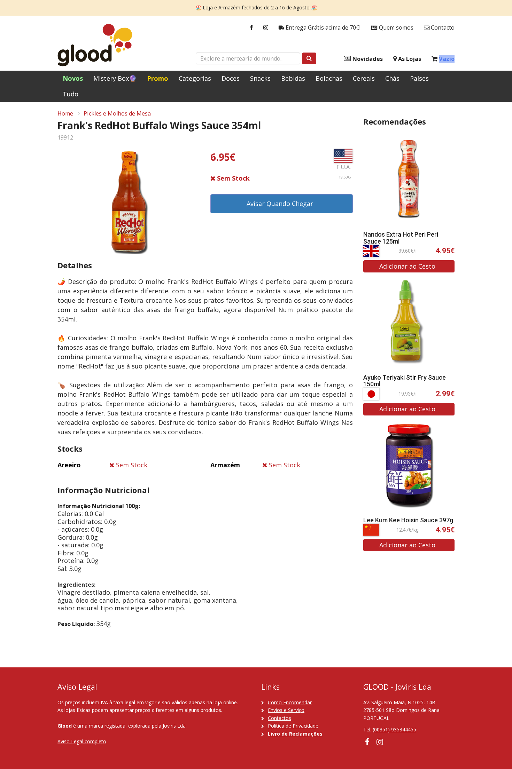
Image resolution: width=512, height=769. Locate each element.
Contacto (442, 27)
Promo (157, 78)
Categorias (195, 78)
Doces (231, 78)
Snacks (260, 78)
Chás (392, 78)
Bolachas (329, 78)
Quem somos (395, 27)
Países (419, 78)
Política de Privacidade (293, 725)
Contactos (279, 718)
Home (65, 113)
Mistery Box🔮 (115, 78)
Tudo (70, 94)
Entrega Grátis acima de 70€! (322, 27)
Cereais (364, 78)
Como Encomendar (290, 702)
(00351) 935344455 (394, 729)
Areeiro (69, 465)
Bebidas (293, 78)
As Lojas (409, 59)
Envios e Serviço (286, 710)
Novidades (367, 59)
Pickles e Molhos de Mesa (117, 113)
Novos (73, 78)
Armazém (225, 465)
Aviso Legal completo (81, 741)
